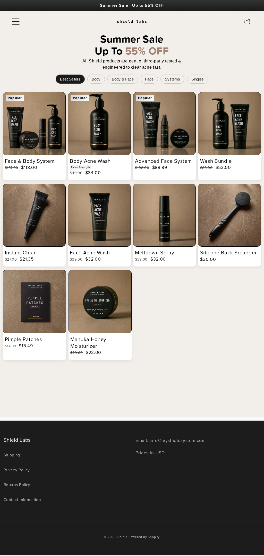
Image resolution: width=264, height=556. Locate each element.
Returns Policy (17, 484)
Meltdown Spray (154, 252)
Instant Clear (20, 252)
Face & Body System (30, 161)
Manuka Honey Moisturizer (88, 342)
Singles (197, 79)
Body (96, 79)
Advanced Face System (163, 161)
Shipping (12, 455)
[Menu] (16, 21)
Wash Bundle (216, 161)
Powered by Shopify (144, 537)
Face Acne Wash (90, 252)
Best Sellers (70, 79)
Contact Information (22, 499)
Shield (122, 537)
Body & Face (123, 79)
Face (149, 79)
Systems (172, 79)
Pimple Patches (23, 339)
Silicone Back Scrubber (228, 252)
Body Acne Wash (90, 161)
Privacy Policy (17, 470)
